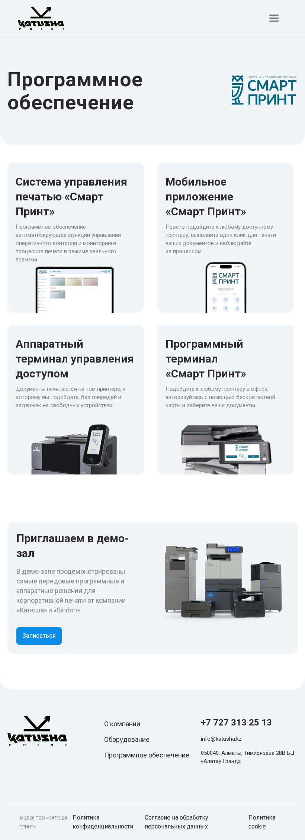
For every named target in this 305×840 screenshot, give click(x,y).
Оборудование (127, 739)
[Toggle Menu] (275, 18)
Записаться (39, 635)
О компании (122, 724)
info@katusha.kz (221, 739)
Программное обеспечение (146, 755)
